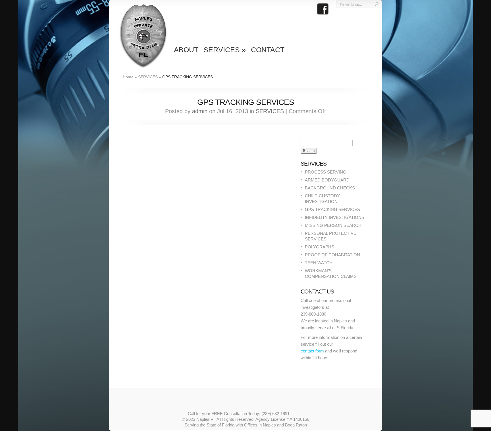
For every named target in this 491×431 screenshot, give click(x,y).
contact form (312, 350)
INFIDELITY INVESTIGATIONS (334, 217)
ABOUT (186, 49)
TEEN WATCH (318, 262)
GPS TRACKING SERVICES (332, 209)
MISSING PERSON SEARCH (333, 225)
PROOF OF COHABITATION (332, 254)
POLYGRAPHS (319, 246)
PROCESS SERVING (325, 172)
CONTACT (267, 49)
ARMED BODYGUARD (327, 180)
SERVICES (224, 49)
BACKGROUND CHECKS (330, 187)
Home (128, 77)
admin (199, 111)
